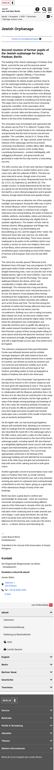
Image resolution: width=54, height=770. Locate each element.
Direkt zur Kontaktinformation (25, 39)
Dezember (31, 16)
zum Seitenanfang (40, 605)
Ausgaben (14, 16)
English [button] (5, 657)
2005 (23, 16)
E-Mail (8, 594)
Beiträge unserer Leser (12, 19)
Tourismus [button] (7, 687)
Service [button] (5, 710)
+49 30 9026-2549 (17, 590)
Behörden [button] (7, 718)
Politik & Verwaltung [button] (12, 725)
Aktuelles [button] (6, 733)
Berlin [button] (5, 664)
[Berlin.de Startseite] (8, 3)
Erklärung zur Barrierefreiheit (17, 634)
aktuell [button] (5, 612)
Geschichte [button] (7, 680)
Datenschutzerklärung (14, 627)
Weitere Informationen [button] (13, 748)
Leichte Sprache (14, 649)
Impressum (9, 620)
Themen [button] (6, 741)
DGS (9, 642)
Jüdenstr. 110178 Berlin (11, 584)
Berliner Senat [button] (9, 672)
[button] (49, 16)
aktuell (4, 16)
